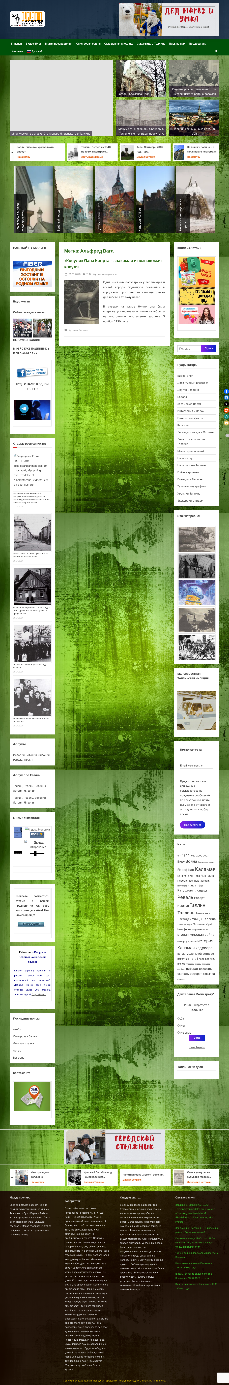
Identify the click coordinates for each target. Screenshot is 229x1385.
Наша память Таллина (191, 465)
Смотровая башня (88, 43)
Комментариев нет (107, 274)
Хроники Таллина (132, 154)
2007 (206, 855)
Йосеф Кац (185, 870)
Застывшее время (206, 862)
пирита (181, 963)
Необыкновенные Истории (193, 880)
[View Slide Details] (22, 328)
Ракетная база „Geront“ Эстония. (37, 1174)
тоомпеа (209, 973)
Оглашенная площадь (118, 43)
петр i (194, 958)
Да (182, 1018)
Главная (16, 43)
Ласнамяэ (208, 875)
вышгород (182, 941)
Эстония (199, 924)
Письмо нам (177, 43)
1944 (185, 855)
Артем (17, 1050)
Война (191, 861)
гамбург (18, 1029)
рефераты (205, 968)
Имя (191, 749)
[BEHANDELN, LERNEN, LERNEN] (197, 539)
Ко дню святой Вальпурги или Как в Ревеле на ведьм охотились (203, 1175)
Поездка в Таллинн (190, 479)
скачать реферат (189, 973)
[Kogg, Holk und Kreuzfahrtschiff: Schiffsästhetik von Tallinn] (197, 620)
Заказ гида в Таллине (151, 43)
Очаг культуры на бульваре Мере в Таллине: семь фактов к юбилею (96, 1175)
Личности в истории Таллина (93, 1182)
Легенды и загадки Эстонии (196, 432)
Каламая (17, 51)
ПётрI (200, 885)
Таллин (197, 905)
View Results (197, 1047)
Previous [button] (17, 327)
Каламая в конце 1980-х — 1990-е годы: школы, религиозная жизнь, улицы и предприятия (31, 610)
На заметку (87, 156)
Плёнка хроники (188, 472)
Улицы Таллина (204, 919)
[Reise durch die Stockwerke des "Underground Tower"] (197, 647)
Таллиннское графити (191, 486)
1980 (192, 855)
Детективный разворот (193, 382)
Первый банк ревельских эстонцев (203, 149)
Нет (182, 1025)
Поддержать (197, 43)
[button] (226, 391)
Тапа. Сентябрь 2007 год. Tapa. (44, 149)
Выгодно (18, 1057)
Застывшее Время (189, 404)
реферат (192, 968)
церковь (181, 979)
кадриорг (203, 948)
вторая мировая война (195, 935)
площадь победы (193, 964)
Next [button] (47, 327)
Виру (181, 861)
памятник (183, 958)
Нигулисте (182, 886)
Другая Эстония (40, 156)
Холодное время (184, 925)
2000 (199, 855)
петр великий (207, 958)
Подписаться (193, 824)
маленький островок (200, 953)
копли (181, 953)
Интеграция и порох (190, 411)
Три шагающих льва (135, 149)
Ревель (185, 897)
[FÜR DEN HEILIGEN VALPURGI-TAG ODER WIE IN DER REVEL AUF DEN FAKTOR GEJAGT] (197, 567)
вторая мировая (200, 929)
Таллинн (186, 912)
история (192, 941)
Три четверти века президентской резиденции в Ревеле (141, 1175)
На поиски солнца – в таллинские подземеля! (96, 149)
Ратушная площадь (192, 890)
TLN (88, 273)
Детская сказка (23, 1043)
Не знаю (185, 1032)
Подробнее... (39, 994)
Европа (182, 396)
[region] (32, 328)
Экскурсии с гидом (190, 500)
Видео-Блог (33, 43)
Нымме (192, 885)
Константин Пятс (188, 875)
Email (191, 765)
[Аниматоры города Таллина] (169, 19)
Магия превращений (58, 43)
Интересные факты (190, 418)
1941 (179, 856)
